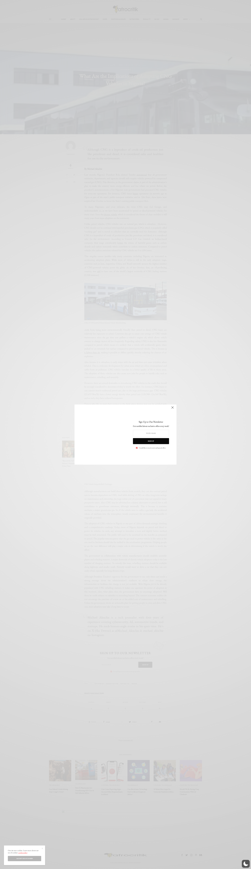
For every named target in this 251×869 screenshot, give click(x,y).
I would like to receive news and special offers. (152, 448)
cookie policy (22, 852)
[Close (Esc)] (172, 409)
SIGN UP (151, 441)
